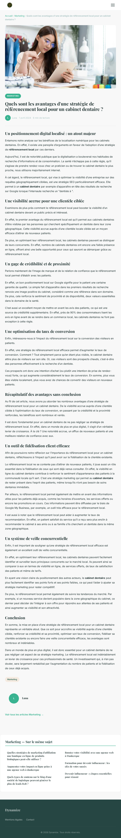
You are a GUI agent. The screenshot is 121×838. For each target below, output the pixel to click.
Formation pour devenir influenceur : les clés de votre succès (87, 764)
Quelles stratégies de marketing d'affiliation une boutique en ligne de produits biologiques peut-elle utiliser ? (31, 756)
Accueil (8, 16)
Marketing (19, 16)
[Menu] (113, 5)
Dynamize (12, 810)
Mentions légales (13, 819)
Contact (30, 819)
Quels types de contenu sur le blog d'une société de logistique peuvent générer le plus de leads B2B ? (29, 780)
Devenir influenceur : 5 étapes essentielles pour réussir (88, 775)
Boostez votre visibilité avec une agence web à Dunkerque (89, 754)
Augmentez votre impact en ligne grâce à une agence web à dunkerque (29, 768)
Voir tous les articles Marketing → (24, 714)
